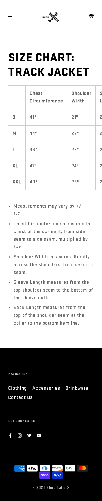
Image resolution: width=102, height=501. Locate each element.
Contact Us (20, 397)
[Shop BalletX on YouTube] (39, 435)
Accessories (46, 388)
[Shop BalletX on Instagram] (20, 435)
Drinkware (77, 388)
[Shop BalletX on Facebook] (10, 435)
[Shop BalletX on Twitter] (29, 435)
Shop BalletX (58, 487)
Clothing (17, 388)
